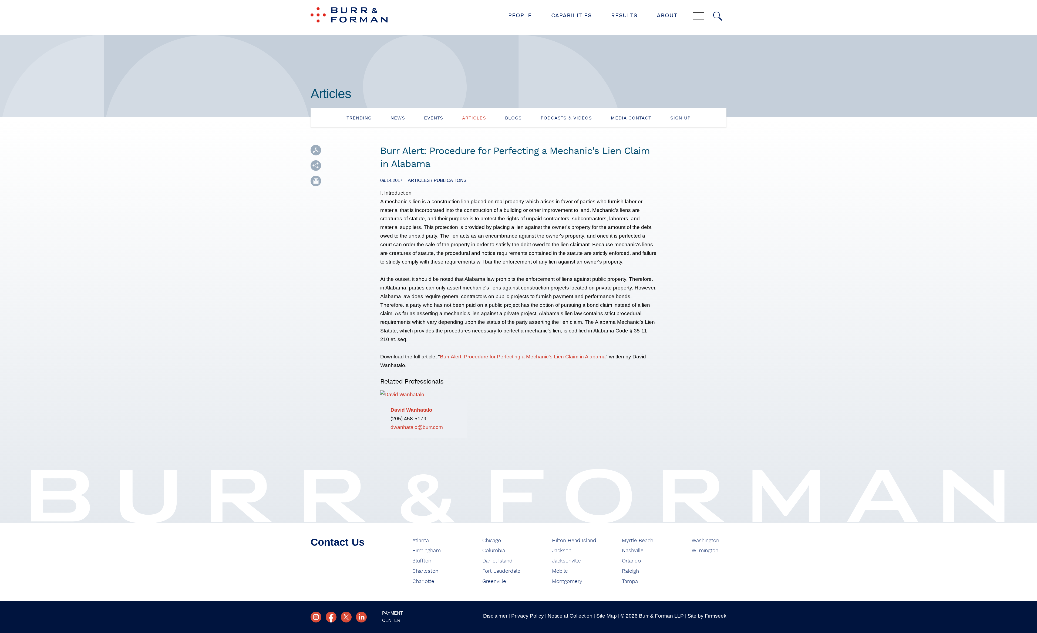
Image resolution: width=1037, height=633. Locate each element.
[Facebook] (331, 617)
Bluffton (421, 561)
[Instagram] (316, 617)
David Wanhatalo (411, 410)
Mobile (560, 571)
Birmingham (426, 550)
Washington (705, 540)
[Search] (717, 16)
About (667, 15)
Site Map (606, 616)
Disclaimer (495, 616)
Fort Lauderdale (501, 571)
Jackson (561, 550)
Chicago (491, 540)
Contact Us (338, 542)
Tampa (630, 581)
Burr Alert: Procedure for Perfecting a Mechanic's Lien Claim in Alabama (523, 356)
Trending (359, 118)
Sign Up (680, 118)
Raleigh (630, 571)
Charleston (425, 571)
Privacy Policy (527, 616)
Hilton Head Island (574, 540)
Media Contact (631, 118)
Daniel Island (497, 561)
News (397, 118)
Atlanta (420, 540)
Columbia (493, 550)
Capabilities (571, 15)
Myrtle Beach (637, 540)
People (520, 15)
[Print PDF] (316, 150)
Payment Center (392, 617)
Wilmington (705, 550)
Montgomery (567, 581)
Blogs (513, 118)
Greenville (494, 581)
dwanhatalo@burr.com (416, 427)
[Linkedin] (361, 617)
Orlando (631, 561)
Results (624, 15)
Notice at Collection (570, 616)
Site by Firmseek (707, 616)
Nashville (633, 550)
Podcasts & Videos (566, 118)
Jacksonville (566, 561)
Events (433, 118)
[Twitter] (346, 617)
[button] (316, 165)
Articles (474, 118)
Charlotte (423, 581)
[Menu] (698, 16)
